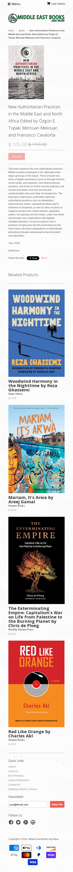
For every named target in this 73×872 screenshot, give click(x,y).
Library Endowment (18, 780)
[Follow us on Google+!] (26, 823)
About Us (13, 771)
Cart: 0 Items (58, 3)
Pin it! (44, 258)
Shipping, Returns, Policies (22, 789)
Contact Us (14, 784)
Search (12, 766)
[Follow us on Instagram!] (33, 823)
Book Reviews (16, 775)
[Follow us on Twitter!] (19, 823)
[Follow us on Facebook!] (12, 823)
